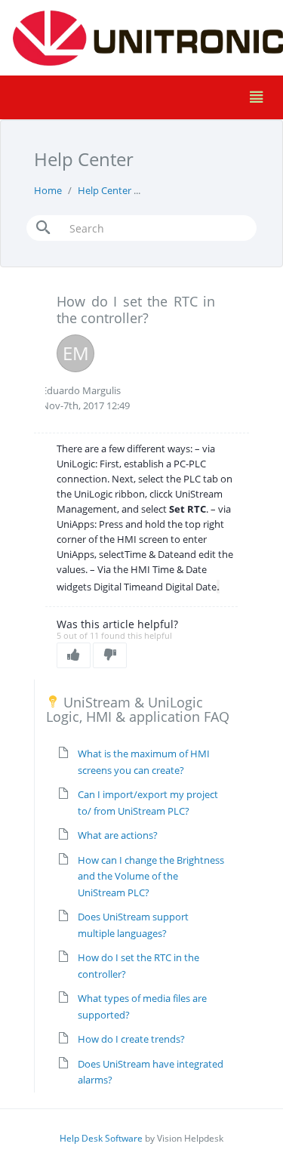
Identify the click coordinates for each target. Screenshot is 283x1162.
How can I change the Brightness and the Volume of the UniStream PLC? (151, 876)
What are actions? (118, 835)
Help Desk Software (101, 1138)
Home (48, 190)
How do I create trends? (131, 1039)
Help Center (104, 190)
